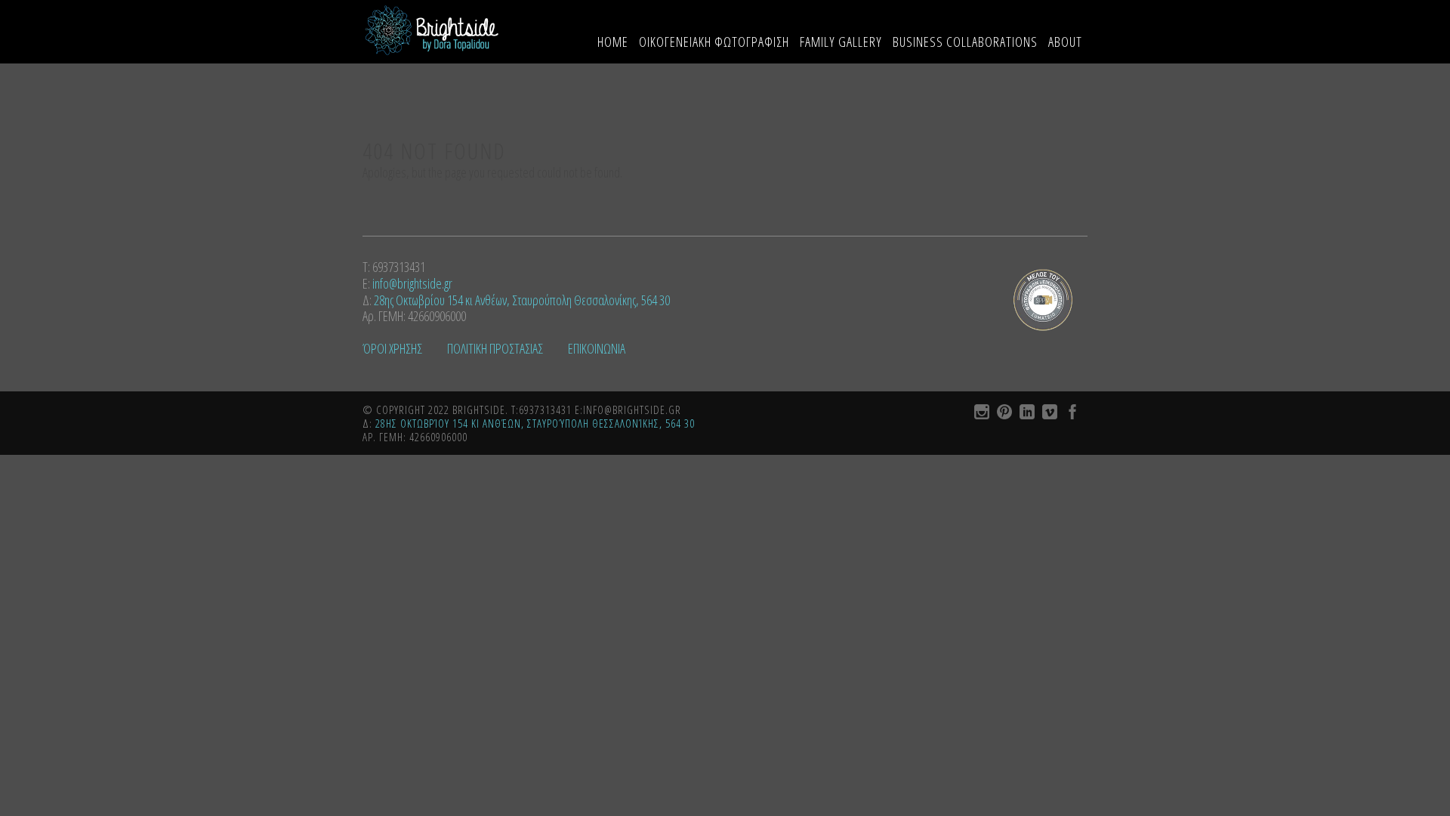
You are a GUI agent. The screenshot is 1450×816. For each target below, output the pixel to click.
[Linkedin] (1027, 414)
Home (612, 41)
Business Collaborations (965, 41)
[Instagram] (981, 414)
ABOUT (1065, 41)
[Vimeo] (1049, 414)
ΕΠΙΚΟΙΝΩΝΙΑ (596, 348)
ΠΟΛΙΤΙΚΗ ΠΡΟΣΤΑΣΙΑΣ (496, 348)
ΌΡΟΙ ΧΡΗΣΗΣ (393, 348)
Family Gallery (841, 41)
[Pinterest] (1004, 414)
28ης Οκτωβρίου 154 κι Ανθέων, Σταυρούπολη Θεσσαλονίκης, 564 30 (522, 300)
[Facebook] (1072, 414)
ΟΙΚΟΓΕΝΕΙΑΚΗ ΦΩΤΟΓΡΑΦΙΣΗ (714, 41)
